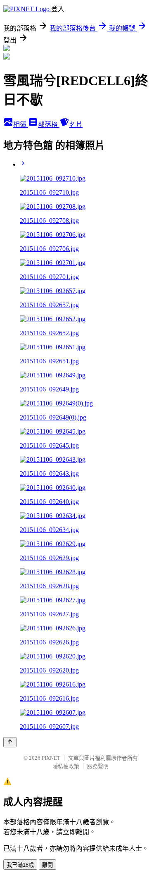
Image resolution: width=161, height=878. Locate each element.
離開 (47, 865)
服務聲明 (98, 766)
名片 (76, 124)
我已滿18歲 (20, 865)
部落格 (48, 124)
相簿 (20, 124)
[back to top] (10, 742)
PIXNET (51, 758)
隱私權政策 (65, 766)
